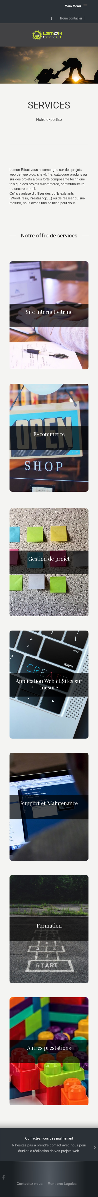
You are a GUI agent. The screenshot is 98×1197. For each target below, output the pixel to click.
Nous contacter (71, 18)
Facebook (50, 18)
